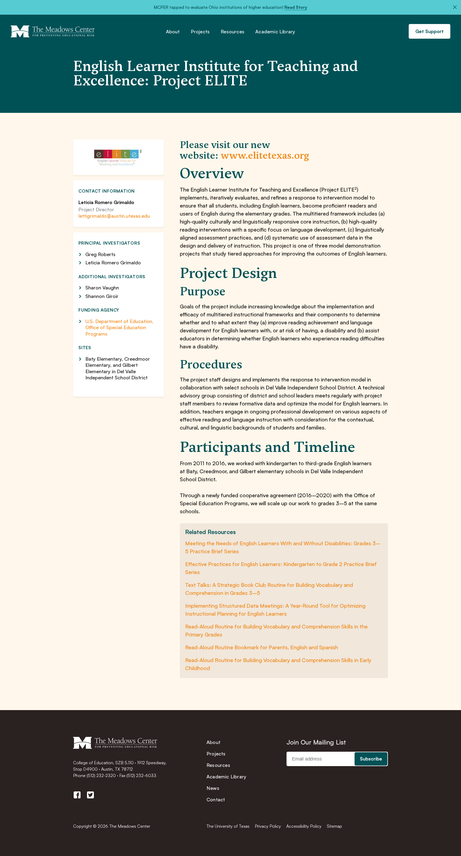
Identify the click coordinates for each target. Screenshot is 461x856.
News (212, 788)
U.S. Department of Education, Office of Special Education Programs (119, 327)
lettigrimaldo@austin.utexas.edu (114, 216)
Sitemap (334, 826)
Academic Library (275, 31)
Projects (200, 31)
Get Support (429, 31)
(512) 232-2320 (101, 775)
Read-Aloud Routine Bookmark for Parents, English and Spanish (261, 647)
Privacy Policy (268, 826)
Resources (232, 31)
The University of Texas (227, 826)
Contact (215, 799)
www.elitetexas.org (265, 155)
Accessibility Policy (303, 826)
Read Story (295, 7)
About (173, 31)
